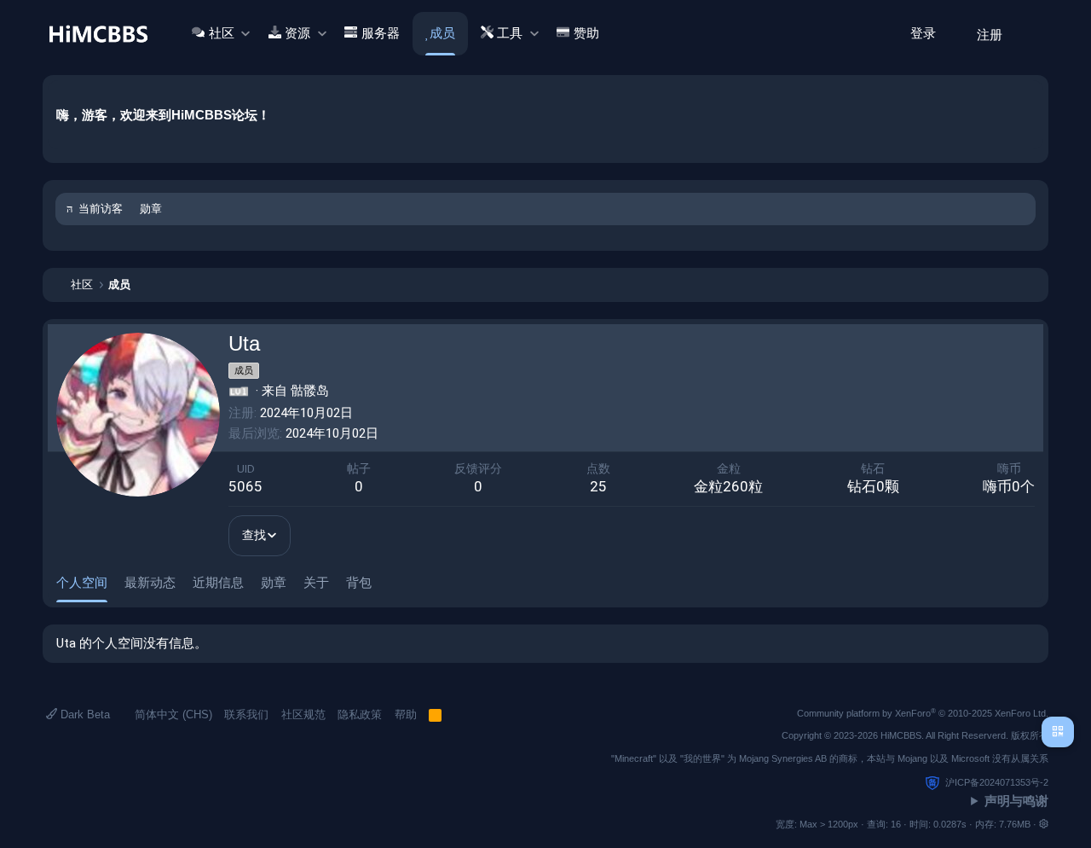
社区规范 (303, 714)
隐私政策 (360, 714)
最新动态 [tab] (150, 582)
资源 (297, 33)
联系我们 (246, 714)
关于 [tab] (316, 582)
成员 (442, 33)
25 (598, 486)
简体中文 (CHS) (171, 714)
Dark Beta (83, 714)
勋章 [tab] (273, 582)
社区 (221, 33)
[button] (245, 33)
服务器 (380, 33)
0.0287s (950, 824)
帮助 (406, 714)
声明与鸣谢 (1016, 800)
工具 (509, 33)
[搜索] (1029, 33)
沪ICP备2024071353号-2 (996, 782)
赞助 (586, 33)
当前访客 (100, 208)
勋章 (151, 208)
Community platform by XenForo (922, 713)
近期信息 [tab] (218, 582)
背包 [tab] (359, 582)
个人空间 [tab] (81, 582)
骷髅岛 (310, 390)
